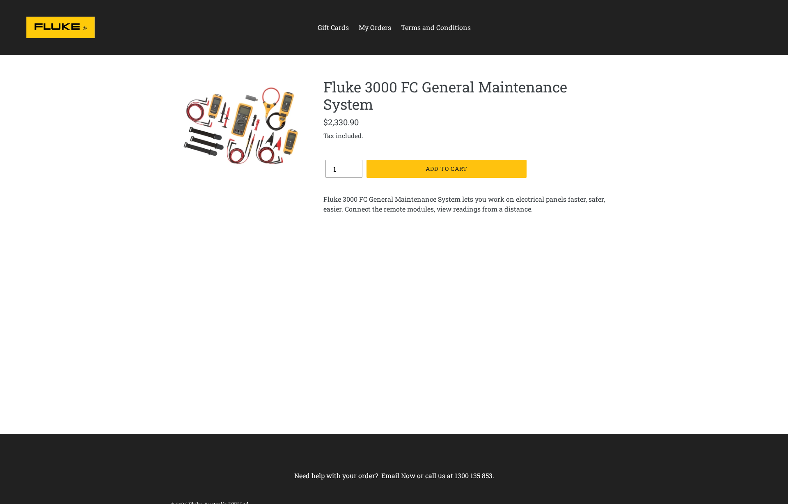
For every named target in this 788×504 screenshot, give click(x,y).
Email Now (398, 475)
